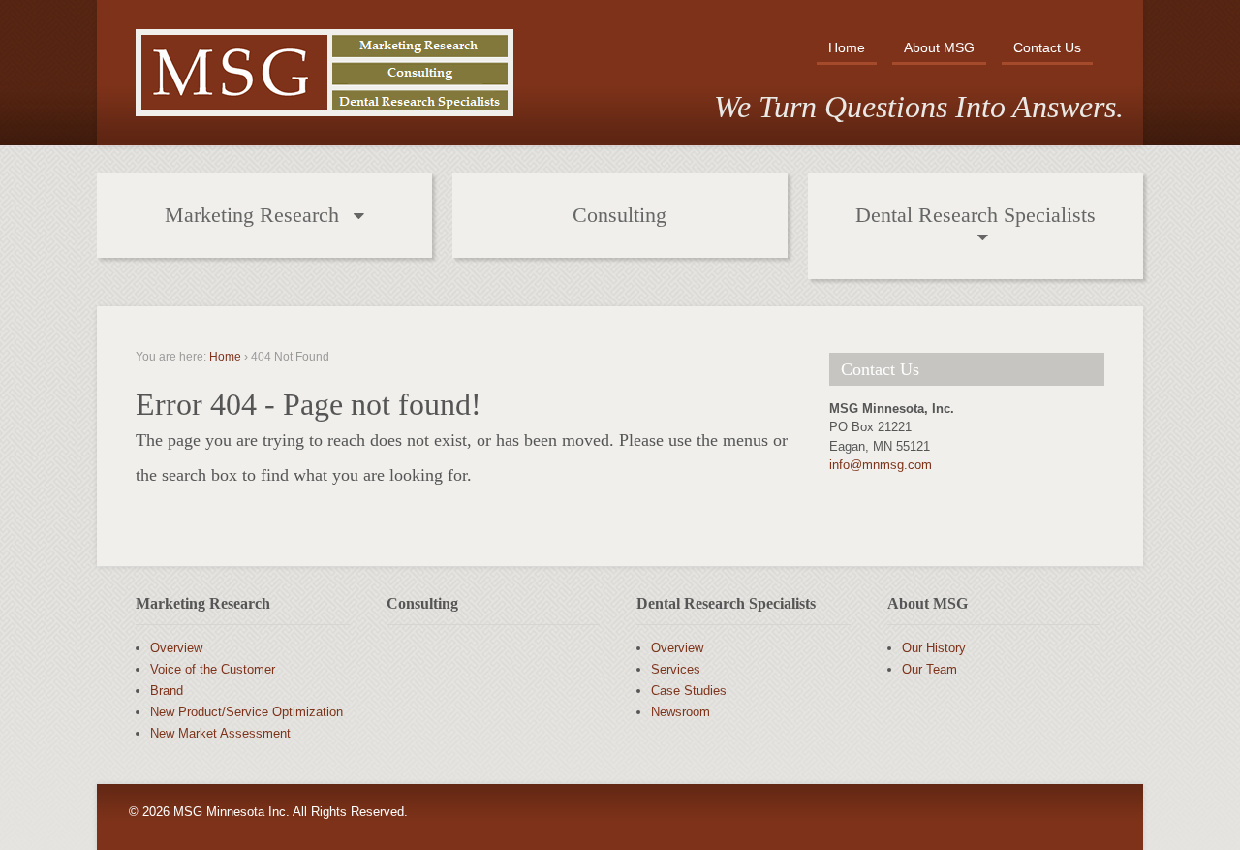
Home (846, 47)
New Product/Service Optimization (246, 712)
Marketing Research (252, 215)
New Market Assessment (220, 733)
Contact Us (1047, 47)
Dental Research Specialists (975, 215)
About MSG (939, 47)
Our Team (929, 669)
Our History (934, 648)
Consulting (619, 215)
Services (675, 669)
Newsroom (680, 712)
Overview (176, 648)
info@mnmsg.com (880, 464)
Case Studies (689, 690)
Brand (166, 690)
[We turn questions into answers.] (324, 98)
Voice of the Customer (212, 669)
